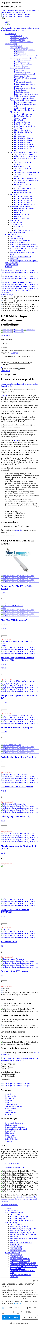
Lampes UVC (10, 1131)
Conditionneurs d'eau (12, 1253)
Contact (23, 12)
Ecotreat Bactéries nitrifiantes (20, 241)
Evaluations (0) (6, 386)
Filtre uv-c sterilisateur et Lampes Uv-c (23, 152)
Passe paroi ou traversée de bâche (26, 94)
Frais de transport (31, 10)
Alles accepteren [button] (11, 1317)
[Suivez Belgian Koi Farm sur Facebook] (15, 14)
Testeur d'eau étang (16, 238)
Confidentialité (31, 1197)
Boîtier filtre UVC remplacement (25, 156)
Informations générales (9, 384)
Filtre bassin (14, 112)
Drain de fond (19, 70)
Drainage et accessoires (22, 72)
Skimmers (17, 134)
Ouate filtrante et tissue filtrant (24, 126)
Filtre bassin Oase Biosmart (23, 140)
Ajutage (17, 228)
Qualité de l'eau (10, 1137)
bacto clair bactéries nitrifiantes (20, 257)
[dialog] (20, 1302)
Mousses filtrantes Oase (22, 130)
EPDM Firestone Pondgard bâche (26, 56)
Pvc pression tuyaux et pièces (24, 88)
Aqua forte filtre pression (23, 114)
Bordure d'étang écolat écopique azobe (23, 58)
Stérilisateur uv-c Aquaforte (23, 154)
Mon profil (9, 1102)
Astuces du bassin (18, 10)
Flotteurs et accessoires (18, 232)
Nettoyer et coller (20, 54)
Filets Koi (17, 212)
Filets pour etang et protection (24, 208)
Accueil (3, 290)
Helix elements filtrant (22, 124)
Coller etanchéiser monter (23, 82)
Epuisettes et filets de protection (21, 206)
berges (15, 440)
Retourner (4, 1201)
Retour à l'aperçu (7, 294)
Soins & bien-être (11, 263)
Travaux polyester (11, 265)
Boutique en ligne (13, 290)
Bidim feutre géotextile (22, 92)
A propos (8, 1110)
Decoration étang (16, 224)
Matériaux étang (11, 1125)
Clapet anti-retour (20, 90)
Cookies (4, 1199)
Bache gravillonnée (21, 66)
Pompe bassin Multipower (23, 196)
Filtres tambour (19, 136)
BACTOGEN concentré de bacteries (23, 245)
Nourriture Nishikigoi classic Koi (21, 42)
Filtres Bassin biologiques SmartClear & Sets (23, 117)
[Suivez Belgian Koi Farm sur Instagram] (15, 16)
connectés (18, 530)
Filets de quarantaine (21, 214)
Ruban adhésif (19, 52)
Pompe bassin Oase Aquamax (24, 204)
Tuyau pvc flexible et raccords (24, 74)
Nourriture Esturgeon (17, 40)
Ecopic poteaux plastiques (23, 64)
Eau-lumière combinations (23, 230)
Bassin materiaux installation (20, 68)
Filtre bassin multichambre (23, 132)
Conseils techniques (13, 12)
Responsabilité (13, 1199)
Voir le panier (5, 371)
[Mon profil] (20, 284)
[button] (20, 1323)
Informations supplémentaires (27, 384)
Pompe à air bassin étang (23, 102)
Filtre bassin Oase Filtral (22, 148)
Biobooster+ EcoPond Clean (20, 243)
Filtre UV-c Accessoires (22, 192)
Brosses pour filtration (22, 122)
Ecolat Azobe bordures (22, 62)
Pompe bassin (14, 194)
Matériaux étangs (11, 44)
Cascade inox (19, 226)
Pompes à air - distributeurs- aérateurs (23, 100)
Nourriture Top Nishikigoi (19, 38)
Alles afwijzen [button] (30, 1317)
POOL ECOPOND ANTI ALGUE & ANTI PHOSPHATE (23, 250)
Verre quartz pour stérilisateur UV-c (26, 172)
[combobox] (34, 1281)
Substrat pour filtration (22, 76)
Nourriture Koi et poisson (14, 1123)
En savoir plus (17, 1303)
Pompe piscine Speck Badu (23, 198)
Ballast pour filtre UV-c (22, 166)
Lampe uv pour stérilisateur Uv (25, 178)
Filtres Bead (18, 120)
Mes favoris (9, 1098)
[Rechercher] (20, 288)
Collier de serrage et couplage (24, 96)
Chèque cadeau (6, 10)
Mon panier (9, 1100)
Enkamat (4, 396)
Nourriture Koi (10, 34)
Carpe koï (8, 267)
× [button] (37, 1281)
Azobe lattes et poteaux (22, 60)
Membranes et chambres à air (24, 110)
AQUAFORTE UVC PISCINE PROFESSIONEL (25, 189)
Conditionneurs (10, 234)
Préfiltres (17, 150)
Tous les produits (16, 36)
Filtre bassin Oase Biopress (23, 138)
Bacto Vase (14, 259)
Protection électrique (21, 218)
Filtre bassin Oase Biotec (23, 142)
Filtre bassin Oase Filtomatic (24, 146)
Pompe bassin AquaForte (23, 200)
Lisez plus (14, 353)
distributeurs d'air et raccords (24, 108)
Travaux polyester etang (13, 1106)
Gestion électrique (16, 222)
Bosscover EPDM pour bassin (24, 50)
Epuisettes (17, 216)
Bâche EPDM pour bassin (19, 48)
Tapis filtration (19, 128)
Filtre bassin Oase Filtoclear (24, 144)
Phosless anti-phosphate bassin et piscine (24, 261)
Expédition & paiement (28, 1199)
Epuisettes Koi (19, 210)
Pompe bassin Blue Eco (22, 202)
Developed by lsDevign (9, 1205)
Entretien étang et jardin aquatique (22, 98)
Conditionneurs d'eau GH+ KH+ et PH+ (24, 247)
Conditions (20, 1197)
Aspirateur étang (15, 220)
